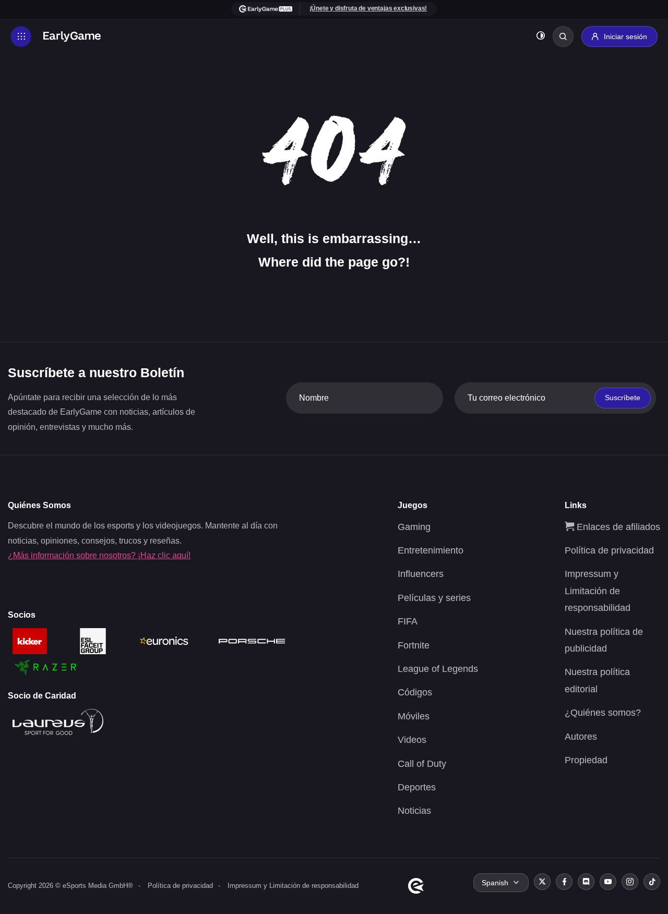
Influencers (421, 574)
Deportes (417, 787)
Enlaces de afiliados (617, 527)
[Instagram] (630, 881)
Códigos (415, 692)
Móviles (414, 716)
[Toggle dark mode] (540, 36)
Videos (412, 740)
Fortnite (414, 645)
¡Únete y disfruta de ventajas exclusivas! (368, 8)
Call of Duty (422, 764)
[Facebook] (564, 881)
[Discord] (586, 881)
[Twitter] (542, 881)
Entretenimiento (430, 550)
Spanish (495, 883)
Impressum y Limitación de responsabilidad (597, 591)
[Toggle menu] (20, 36)
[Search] (563, 36)
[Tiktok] (651, 881)
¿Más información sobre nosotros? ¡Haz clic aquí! (99, 555)
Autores (581, 736)
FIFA (408, 621)
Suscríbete (622, 397)
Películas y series (434, 598)
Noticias (414, 810)
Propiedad (586, 760)
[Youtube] (608, 881)
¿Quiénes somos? (603, 712)
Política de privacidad (609, 550)
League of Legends (438, 669)
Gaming (414, 527)
